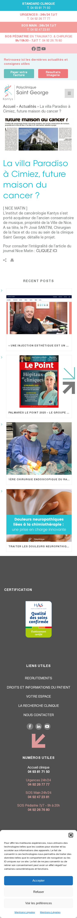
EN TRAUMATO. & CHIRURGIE (38, 36)
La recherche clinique (38, 706)
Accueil (9, 107)
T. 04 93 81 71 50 (38, 8)
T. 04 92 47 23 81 (38, 29)
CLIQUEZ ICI (46, 251)
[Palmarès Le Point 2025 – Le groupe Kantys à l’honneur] (39, 381)
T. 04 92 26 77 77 (38, 19)
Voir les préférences (38, 903)
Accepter (38, 880)
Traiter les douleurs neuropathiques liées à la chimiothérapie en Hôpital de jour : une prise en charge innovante (40, 546)
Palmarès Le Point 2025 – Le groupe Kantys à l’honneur (40, 413)
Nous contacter (38, 715)
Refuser (38, 892)
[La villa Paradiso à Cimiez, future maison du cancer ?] (38, 134)
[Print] (14, 260)
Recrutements (38, 678)
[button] (71, 835)
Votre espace (38, 697)
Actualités (28, 107)
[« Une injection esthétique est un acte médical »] (39, 314)
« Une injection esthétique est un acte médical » (40, 346)
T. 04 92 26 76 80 (38, 40)
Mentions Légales (25, 912)
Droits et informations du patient (38, 688)
